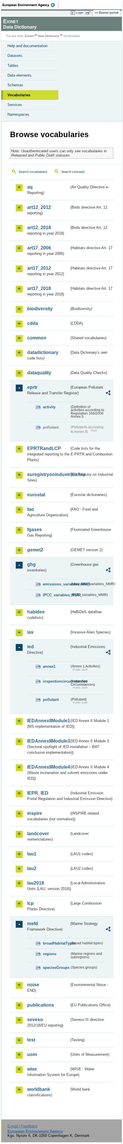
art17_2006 (39, 247)
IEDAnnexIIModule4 (48, 767)
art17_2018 (39, 288)
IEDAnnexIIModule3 (48, 741)
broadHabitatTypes (56, 943)
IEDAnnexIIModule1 (48, 720)
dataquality (39, 372)
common (36, 337)
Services (14, 105)
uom (32, 1054)
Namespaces (18, 114)
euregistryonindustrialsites (48, 474)
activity (49, 407)
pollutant (51, 699)
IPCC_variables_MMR (56, 595)
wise (32, 1069)
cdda (32, 323)
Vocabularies (18, 95)
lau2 (31, 868)
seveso (35, 1019)
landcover (38, 833)
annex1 (49, 666)
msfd (32, 923)
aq (30, 187)
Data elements (19, 75)
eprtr (32, 387)
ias (30, 632)
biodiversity (40, 308)
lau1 (31, 853)
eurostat (36, 494)
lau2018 (35, 883)
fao (30, 509)
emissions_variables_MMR (56, 584)
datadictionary (42, 352)
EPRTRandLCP (44, 448)
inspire (34, 813)
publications (40, 1005)
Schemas (15, 85)
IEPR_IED (37, 793)
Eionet (29, 35)
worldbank (38, 1089)
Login (79, 12)
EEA (30, 5)
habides (36, 611)
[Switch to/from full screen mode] (89, 13)
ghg (31, 564)
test (31, 1039)
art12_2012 (39, 207)
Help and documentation (27, 46)
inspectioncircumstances (56, 681)
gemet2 (35, 549)
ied (30, 646)
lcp (30, 903)
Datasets (14, 55)
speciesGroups (56, 967)
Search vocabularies (33, 171)
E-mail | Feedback (22, 1126)
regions (49, 954)
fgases (34, 529)
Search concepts (73, 171)
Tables (12, 65)
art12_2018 (39, 227)
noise (33, 984)
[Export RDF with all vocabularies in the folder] (108, 393)
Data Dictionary (48, 35)
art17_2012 (39, 268)
